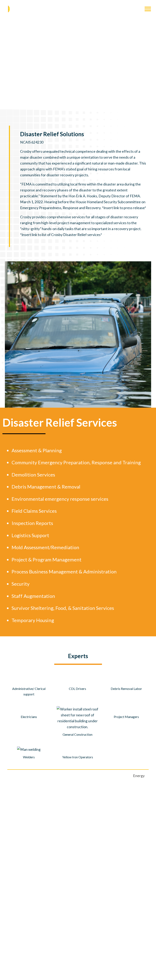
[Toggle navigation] (148, 9)
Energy (139, 776)
